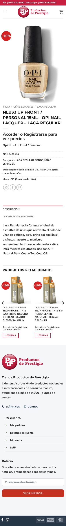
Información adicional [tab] (19, 216)
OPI (49, 169)
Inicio (6, 106)
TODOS (39, 160)
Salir (13, 447)
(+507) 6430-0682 (47, 2)
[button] (5, 11)
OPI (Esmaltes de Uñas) (23, 179)
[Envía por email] (19, 187)
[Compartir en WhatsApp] (6, 187)
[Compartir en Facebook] (13, 187)
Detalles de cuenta (22, 433)
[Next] (63, 310)
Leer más (11, 335)
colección (19, 169)
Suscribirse (33, 493)
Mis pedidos (17, 425)
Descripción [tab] (11, 209)
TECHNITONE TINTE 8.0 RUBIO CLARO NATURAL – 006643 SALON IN (49, 315)
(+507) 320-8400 (15, 2)
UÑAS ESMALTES (23, 106)
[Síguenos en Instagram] (7, 520)
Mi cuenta (16, 440)
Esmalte (29, 169)
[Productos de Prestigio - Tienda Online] (33, 12)
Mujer (43, 169)
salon (55, 169)
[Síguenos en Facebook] (2, 520)
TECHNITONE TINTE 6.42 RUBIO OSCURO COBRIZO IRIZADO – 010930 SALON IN (15, 315)
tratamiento (9, 173)
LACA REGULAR (46, 106)
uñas (18, 173)
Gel (36, 169)
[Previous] (3, 310)
